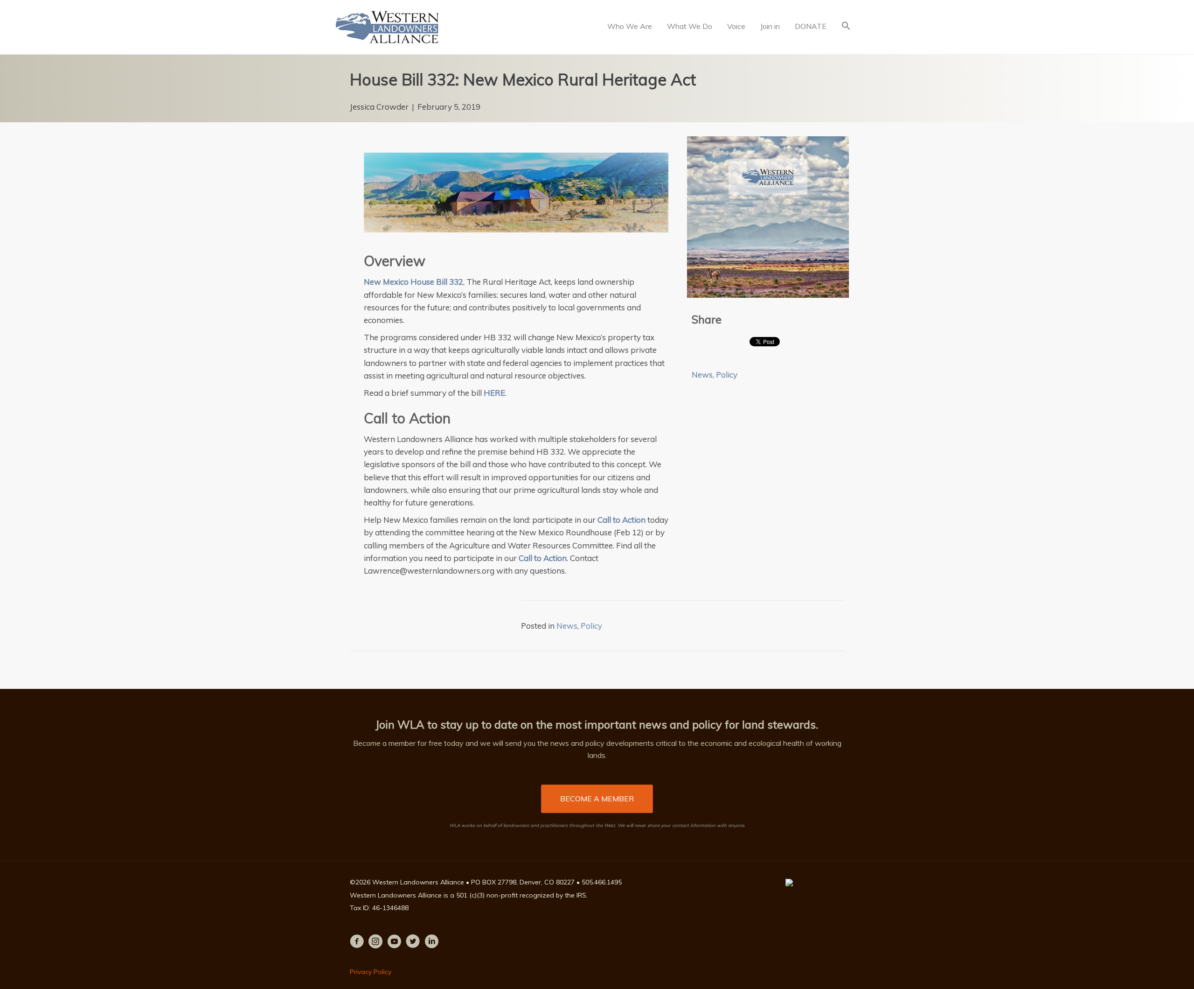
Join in (770, 26)
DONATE (810, 26)
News (702, 374)
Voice (736, 26)
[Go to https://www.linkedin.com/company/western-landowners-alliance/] (431, 942)
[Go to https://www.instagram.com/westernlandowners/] (375, 942)
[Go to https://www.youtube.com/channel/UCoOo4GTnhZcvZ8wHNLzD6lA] (394, 942)
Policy (726, 374)
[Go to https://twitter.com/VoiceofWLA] (413, 942)
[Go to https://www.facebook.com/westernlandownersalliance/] (357, 942)
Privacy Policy (370, 972)
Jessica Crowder (379, 107)
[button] (846, 27)
